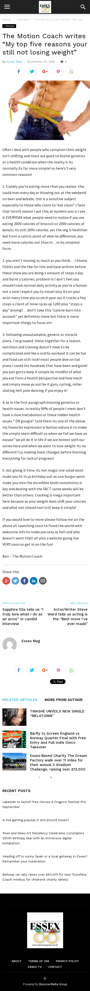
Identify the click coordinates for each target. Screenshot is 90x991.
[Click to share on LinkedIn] (33, 581)
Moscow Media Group (53, 984)
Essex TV (35, 967)
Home (6, 19)
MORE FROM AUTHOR (64, 700)
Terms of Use (38, 961)
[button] (83, 7)
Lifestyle (9, 26)
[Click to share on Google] (6, 581)
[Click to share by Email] (43, 581)
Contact (55, 967)
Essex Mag (14, 61)
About (17, 961)
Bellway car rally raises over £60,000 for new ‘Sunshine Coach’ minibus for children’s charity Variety (44, 877)
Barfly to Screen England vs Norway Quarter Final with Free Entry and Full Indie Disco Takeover (58, 740)
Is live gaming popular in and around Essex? (35, 820)
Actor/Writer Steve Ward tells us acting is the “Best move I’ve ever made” (68, 616)
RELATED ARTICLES (19, 700)
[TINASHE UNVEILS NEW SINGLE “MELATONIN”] (14, 717)
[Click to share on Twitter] (15, 581)
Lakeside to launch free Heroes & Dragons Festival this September (44, 804)
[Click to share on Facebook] (24, 581)
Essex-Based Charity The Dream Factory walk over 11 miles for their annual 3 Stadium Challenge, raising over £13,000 (58, 762)
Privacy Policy (67, 961)
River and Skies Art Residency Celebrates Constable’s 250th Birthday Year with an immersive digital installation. (43, 838)
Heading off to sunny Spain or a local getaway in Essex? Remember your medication (44, 859)
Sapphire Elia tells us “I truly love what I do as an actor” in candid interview (22, 616)
